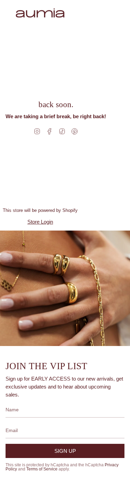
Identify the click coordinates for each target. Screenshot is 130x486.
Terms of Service (42, 469)
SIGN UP (65, 451)
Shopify (70, 210)
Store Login (40, 222)
